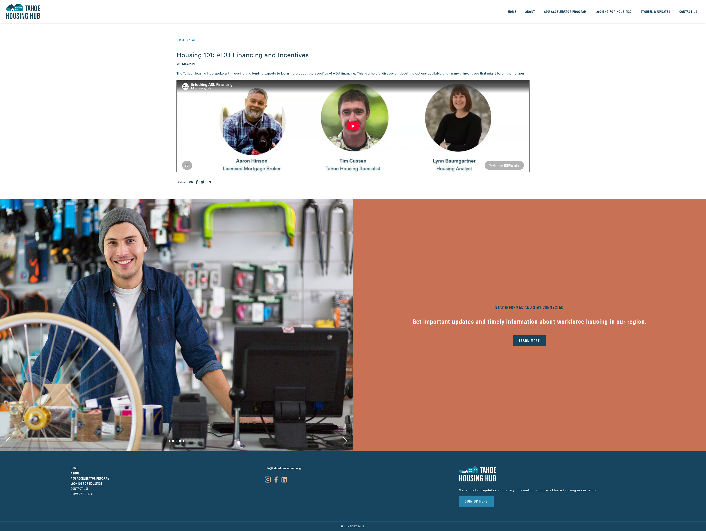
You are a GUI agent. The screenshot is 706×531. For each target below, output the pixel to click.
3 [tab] (176, 441)
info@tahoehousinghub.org (283, 468)
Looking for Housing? (614, 11)
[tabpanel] (176, 325)
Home (512, 11)
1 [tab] (169, 441)
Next (345, 441)
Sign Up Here (476, 501)
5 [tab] (184, 441)
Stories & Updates (656, 11)
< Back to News (185, 40)
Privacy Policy (81, 493)
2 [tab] (173, 441)
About (530, 11)
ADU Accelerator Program (565, 11)
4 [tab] (180, 441)
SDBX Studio (358, 526)
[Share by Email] (191, 181)
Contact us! (689, 11)
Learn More (529, 340)
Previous (8, 441)
